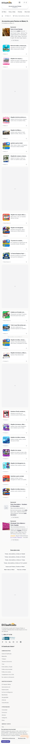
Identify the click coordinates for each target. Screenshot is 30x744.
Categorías (4, 717)
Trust (3, 664)
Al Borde (4, 700)
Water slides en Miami (9, 569)
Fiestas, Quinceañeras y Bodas (21, 15)
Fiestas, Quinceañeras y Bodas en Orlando (15, 557)
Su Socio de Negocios (7, 692)
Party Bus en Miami (21, 569)
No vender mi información (8, 677)
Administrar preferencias (8, 738)
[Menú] (25, 2)
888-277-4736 (7, 634)
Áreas (3, 720)
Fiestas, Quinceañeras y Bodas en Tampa (15, 560)
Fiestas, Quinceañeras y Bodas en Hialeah (15, 553)
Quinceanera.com (6, 687)
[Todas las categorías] (19, 2)
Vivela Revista (5, 702)
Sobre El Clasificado (6, 653)
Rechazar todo (21, 738)
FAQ (3, 727)
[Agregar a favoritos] (26, 54)
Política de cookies (6, 672)
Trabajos (4, 659)
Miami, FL (8, 15)
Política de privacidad (7, 669)
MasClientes (5, 694)
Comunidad (4, 709)
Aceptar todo (5, 741)
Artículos (4, 715)
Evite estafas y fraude (7, 666)
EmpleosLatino (5, 689)
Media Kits (4, 656)
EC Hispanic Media (6, 684)
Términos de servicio (7, 661)
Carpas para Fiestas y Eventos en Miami (15, 566)
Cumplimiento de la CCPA (8, 674)
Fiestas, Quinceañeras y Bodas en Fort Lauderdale (15, 563)
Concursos (4, 712)
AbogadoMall (5, 697)
